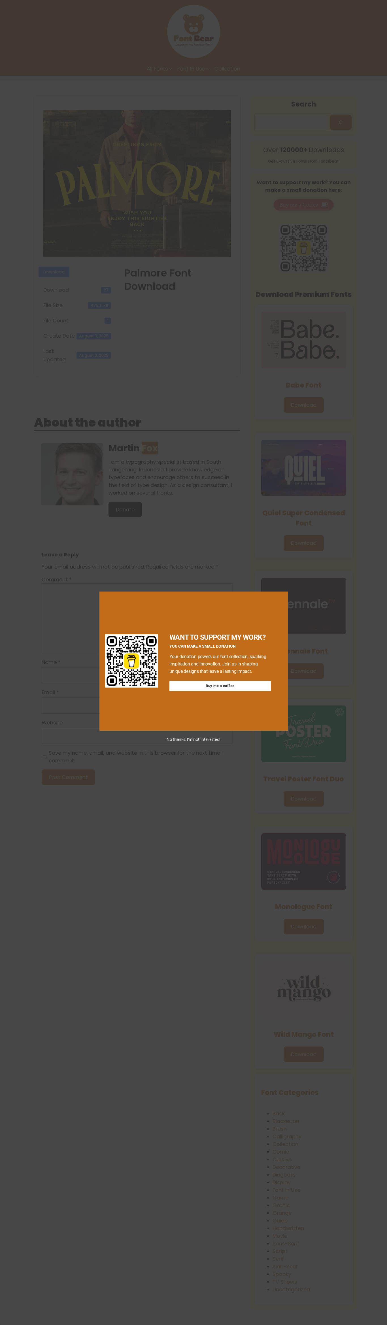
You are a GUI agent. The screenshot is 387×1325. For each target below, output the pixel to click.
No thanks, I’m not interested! (193, 739)
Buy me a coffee (220, 686)
